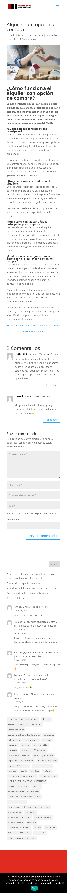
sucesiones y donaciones (19, 817)
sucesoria (31, 822)
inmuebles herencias (42, 765)
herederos (12, 745)
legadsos (35, 770)
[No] (63, 882)
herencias (12, 750)
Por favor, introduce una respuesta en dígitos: (32, 513)
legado (23, 770)
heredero (47, 740)
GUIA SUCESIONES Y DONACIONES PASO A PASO (33, 325)
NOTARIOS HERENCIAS (18, 786)
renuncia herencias (16, 801)
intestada (12, 770)
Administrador (19, 35)
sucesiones (31, 812)
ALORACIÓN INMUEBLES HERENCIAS (24, 724)
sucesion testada (15, 822)
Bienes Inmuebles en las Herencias (24, 734)
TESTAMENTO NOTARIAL (19, 832)
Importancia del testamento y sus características (33, 588)
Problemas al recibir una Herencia (23, 791)
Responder (52, 385)
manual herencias (48, 776)
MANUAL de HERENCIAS (35, 606)
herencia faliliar (41, 745)
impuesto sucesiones (47, 760)
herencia (25, 745)
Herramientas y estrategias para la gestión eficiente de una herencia (35, 625)
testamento (50, 827)
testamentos (40, 832)
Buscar (55, 564)
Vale (34, 888)
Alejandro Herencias (25, 621)
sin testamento (14, 812)
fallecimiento (14, 740)
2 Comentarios (28, 39)
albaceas (46, 719)
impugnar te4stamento (18, 765)
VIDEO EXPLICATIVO (33, 331)
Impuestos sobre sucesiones (21, 760)
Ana (16, 606)
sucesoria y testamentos (19, 827)
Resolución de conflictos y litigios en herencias (29, 807)
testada (37, 827)
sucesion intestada (42, 817)
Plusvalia (37, 786)
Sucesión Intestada (17, 598)
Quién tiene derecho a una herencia (24, 796)
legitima (46, 770)
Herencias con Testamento (33, 750)
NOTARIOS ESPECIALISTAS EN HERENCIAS (27, 781)
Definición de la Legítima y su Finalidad (28, 593)
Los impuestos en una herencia (22, 776)
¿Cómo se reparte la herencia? (21, 838)
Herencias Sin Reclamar (19, 755)
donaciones (49, 734)
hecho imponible (31, 740)
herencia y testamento (44, 755)
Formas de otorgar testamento (23, 583)
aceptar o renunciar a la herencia (23, 719)
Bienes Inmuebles (16, 729)
